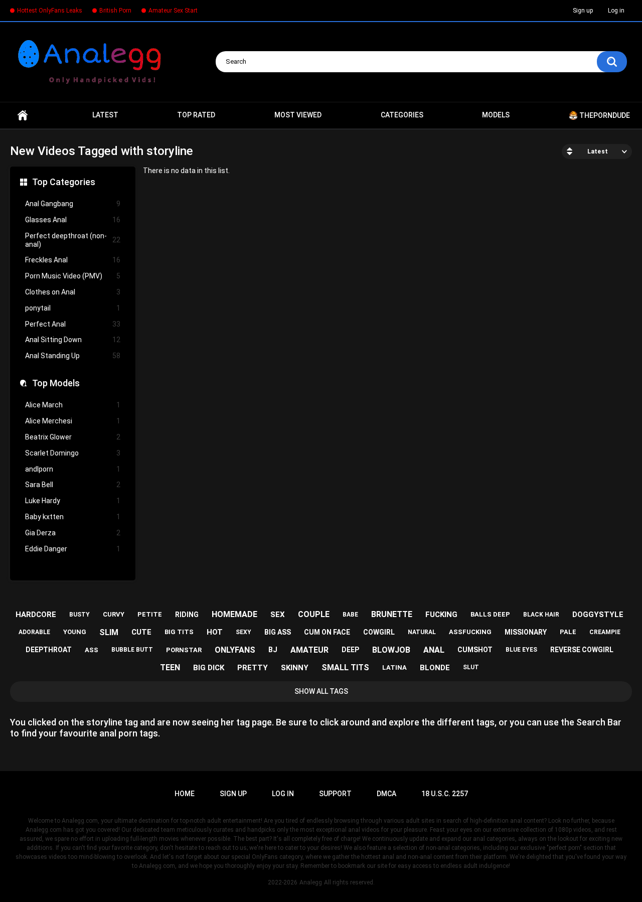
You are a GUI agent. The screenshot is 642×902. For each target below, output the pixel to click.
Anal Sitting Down (72, 340)
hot (215, 632)
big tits (179, 632)
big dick (208, 667)
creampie (604, 632)
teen (170, 667)
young (74, 632)
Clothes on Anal (72, 292)
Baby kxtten (72, 517)
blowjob (391, 650)
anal (433, 650)
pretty (252, 667)
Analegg (310, 882)
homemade (234, 614)
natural (422, 632)
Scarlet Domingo (72, 453)
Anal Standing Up (72, 356)
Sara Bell (72, 485)
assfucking (470, 632)
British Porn (115, 10)
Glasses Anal (72, 220)
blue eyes (521, 649)
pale (568, 632)
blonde (435, 667)
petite (149, 614)
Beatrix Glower (72, 437)
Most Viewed (298, 115)
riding (187, 615)
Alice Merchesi (72, 421)
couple (314, 614)
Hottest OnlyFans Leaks (49, 10)
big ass (277, 632)
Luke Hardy (72, 501)
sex (277, 614)
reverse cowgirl (581, 650)
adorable (34, 632)
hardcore (36, 614)
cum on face (327, 632)
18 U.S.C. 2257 (444, 794)
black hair (541, 614)
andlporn (72, 469)
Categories (402, 115)
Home (22, 115)
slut (471, 667)
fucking (441, 614)
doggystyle (597, 614)
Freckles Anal (72, 260)
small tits (345, 667)
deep (350, 650)
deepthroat (49, 650)
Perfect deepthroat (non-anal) (72, 240)
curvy (113, 614)
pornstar (184, 650)
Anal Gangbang (72, 204)
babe (350, 614)
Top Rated (196, 115)
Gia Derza (72, 533)
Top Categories (63, 182)
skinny (294, 667)
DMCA (386, 794)
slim (108, 632)
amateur (309, 650)
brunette (391, 614)
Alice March (72, 405)
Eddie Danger (72, 549)
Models (496, 115)
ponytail (72, 308)
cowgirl (379, 632)
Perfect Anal (72, 324)
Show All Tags (321, 691)
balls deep (490, 614)
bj (272, 650)
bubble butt (132, 649)
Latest (105, 115)
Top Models (56, 383)
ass (91, 650)
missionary (526, 632)
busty (79, 614)
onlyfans (235, 650)
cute (141, 632)
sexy (243, 632)
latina (394, 667)
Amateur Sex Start (173, 10)
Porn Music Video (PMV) (72, 276)
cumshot (475, 650)
